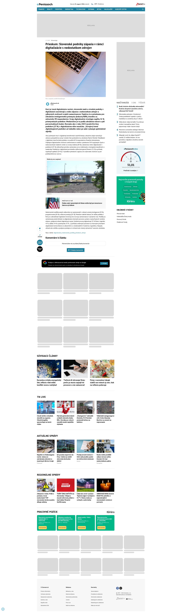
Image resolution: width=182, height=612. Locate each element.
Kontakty (94, 587)
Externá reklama (70, 594)
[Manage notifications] (2, 609)
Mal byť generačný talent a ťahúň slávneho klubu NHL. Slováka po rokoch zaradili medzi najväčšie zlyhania (65, 420)
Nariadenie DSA (45, 605)
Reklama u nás (70, 591)
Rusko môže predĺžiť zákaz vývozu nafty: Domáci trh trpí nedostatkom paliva (104, 458)
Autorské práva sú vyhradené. (123, 594)
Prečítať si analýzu (130, 170)
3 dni (133, 102)
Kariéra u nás (44, 599)
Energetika (69, 9)
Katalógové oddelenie (97, 599)
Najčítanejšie (123, 102)
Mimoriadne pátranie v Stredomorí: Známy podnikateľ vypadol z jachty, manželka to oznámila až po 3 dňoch (130, 116)
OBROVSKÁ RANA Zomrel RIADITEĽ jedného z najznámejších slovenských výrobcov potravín (105, 498)
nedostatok (65, 233)
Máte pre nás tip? (95, 605)
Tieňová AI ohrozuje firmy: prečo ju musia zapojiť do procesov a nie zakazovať (74, 382)
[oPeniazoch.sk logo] (45, 4)
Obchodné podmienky (71, 597)
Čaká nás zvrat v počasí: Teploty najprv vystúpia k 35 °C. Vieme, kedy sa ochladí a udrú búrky (85, 497)
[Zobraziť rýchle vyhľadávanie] (143, 9)
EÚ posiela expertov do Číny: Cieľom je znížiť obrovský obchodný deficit (65, 458)
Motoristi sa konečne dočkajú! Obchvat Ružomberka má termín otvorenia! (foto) (132, 131)
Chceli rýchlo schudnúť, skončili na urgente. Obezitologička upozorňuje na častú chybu (45, 420)
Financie (41, 9)
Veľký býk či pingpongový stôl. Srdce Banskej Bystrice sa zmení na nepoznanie (105, 419)
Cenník (67, 599)
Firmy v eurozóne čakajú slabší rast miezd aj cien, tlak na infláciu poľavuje (102, 382)
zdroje (84, 233)
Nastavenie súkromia (46, 597)
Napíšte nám (44, 602)
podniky (72, 233)
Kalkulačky (108, 9)
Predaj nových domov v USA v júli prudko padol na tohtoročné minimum (85, 457)
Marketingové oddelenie (97, 602)
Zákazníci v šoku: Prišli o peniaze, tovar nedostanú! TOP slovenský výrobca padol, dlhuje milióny (46, 498)
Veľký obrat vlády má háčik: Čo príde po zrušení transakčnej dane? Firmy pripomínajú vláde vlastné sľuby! (131, 124)
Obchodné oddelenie (96, 597)
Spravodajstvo (94, 591)
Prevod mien (121, 214)
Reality (49, 9)
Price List (68, 602)
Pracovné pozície (47, 511)
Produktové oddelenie (96, 594)
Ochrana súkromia (45, 594)
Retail (99, 9)
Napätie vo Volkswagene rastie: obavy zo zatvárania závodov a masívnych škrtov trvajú (45, 458)
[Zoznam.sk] (121, 599)
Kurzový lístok (120, 9)
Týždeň (141, 102)
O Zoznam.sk (45, 587)
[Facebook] (117, 588)
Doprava (91, 9)
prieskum (78, 233)
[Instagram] (120, 588)
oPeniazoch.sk (54, 103)
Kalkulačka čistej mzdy (124, 216)
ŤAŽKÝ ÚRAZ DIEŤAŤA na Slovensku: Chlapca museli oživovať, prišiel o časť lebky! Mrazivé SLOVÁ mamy (65, 498)
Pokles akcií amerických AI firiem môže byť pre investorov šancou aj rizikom (82, 204)
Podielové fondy (122, 222)
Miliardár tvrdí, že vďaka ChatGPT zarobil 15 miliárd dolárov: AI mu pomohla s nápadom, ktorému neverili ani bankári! (131, 138)
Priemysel (58, 9)
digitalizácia (57, 233)
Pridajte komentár (76, 250)
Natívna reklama (70, 605)
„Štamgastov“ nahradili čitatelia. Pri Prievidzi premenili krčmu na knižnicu (85, 419)
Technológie (80, 9)
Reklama (68, 587)
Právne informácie (45, 591)
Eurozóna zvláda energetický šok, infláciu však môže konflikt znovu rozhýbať (49, 382)
